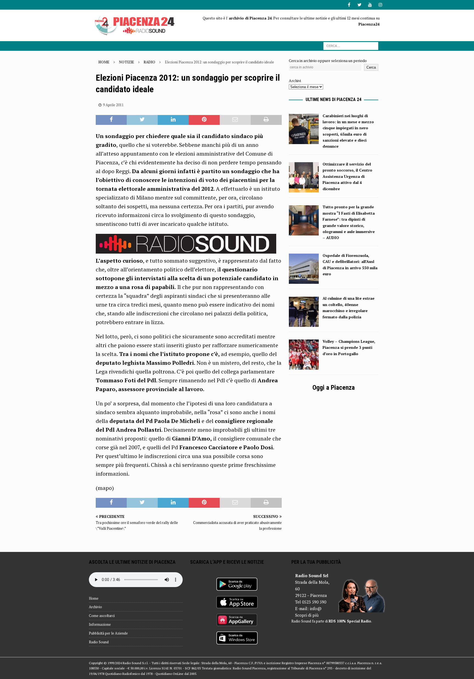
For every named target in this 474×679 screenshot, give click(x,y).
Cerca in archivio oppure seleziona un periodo (328, 60)
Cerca (371, 67)
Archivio (95, 606)
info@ (315, 608)
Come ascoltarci (102, 615)
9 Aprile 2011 (113, 104)
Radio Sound (99, 641)
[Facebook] (349, 5)
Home (93, 598)
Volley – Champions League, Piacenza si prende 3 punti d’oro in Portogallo (349, 347)
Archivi (295, 80)
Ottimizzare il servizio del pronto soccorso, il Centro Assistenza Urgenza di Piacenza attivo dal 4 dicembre (347, 176)
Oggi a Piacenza (333, 387)
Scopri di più (306, 615)
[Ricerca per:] (350, 45)
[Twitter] (359, 5)
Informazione (100, 624)
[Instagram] (380, 5)
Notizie (126, 62)
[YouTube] (370, 5)
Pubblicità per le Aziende (108, 633)
